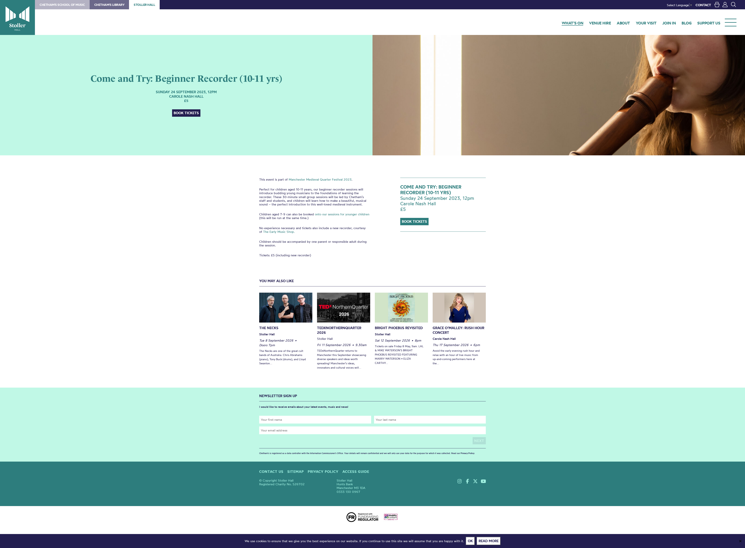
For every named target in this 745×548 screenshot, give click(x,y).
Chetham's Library (109, 4)
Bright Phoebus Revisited (399, 328)
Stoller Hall (17, 17)
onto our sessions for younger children (342, 214)
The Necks (268, 328)
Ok (470, 541)
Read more (489, 541)
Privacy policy (323, 471)
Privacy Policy (467, 453)
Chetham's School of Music (62, 4)
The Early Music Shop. (279, 232)
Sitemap (295, 471)
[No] (740, 541)
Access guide (355, 471)
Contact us (271, 471)
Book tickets (186, 113)
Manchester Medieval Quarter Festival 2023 (320, 179)
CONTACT (703, 5)
